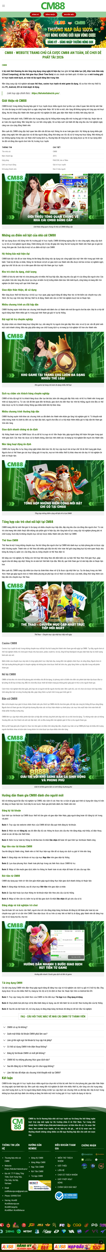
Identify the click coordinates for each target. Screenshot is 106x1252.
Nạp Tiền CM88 (37, 1167)
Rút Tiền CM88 (37, 1171)
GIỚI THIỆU (62, 1166)
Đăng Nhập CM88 (38, 1162)
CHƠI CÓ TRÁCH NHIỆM (67, 1175)
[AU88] (26, 1247)
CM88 (4, 65)
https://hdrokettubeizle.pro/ (45, 93)
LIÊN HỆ (61, 1170)
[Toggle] (4, 1027)
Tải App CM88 (37, 1176)
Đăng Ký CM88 (37, 1158)
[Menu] (3, 6)
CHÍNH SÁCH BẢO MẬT (67, 1187)
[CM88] (53, 5)
